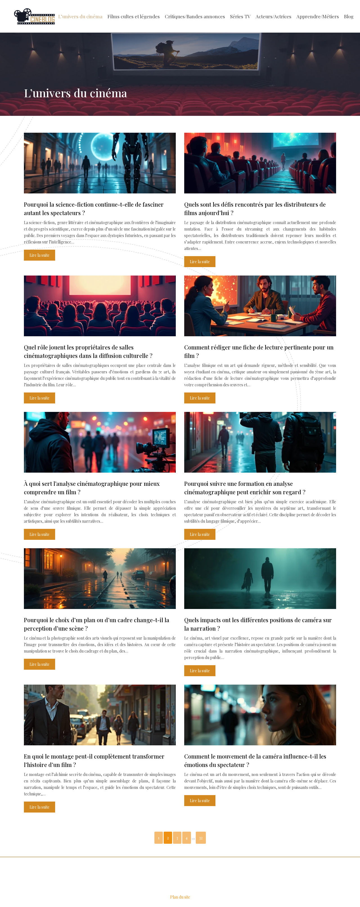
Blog (349, 16)
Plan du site (180, 897)
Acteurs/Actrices (273, 16)
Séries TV (240, 16)
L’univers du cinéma (80, 16)
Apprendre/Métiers (317, 16)
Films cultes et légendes (133, 16)
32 (200, 837)
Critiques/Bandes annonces (195, 16)
